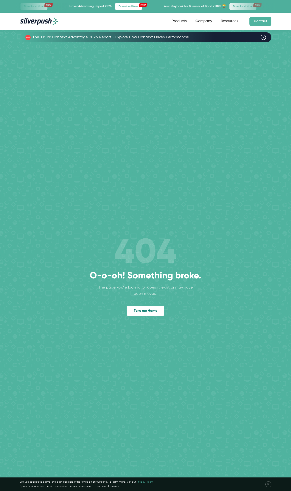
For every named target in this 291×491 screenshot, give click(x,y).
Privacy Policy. (145, 482)
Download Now (22, 6)
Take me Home (145, 311)
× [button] (263, 37)
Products (179, 21)
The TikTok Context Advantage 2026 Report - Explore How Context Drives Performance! (110, 37)
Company (203, 21)
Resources (229, 21)
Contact (260, 21)
